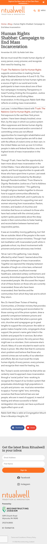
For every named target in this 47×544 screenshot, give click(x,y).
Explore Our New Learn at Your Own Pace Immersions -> (23, 2)
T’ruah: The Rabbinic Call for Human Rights (21, 70)
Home (3, 24)
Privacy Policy (31, 537)
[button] (35, 10)
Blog (10, 24)
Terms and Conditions (18, 537)
